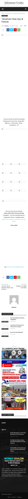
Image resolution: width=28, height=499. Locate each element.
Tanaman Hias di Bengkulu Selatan (15, 267)
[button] (26, 9)
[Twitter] (11, 29)
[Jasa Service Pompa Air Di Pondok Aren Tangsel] (5, 327)
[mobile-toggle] (2, 9)
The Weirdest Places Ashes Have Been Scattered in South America (17, 441)
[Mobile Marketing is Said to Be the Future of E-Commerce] (5, 434)
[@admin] (3, 26)
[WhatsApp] (18, 29)
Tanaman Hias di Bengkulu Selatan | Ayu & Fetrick (7, 287)
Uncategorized (8, 13)
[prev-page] (3, 339)
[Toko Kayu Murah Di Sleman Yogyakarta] (5, 319)
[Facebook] (8, 29)
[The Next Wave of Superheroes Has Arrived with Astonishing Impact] (5, 449)
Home (3, 13)
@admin (7, 25)
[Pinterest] (15, 29)
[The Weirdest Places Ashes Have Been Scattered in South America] (5, 442)
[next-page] (5, 339)
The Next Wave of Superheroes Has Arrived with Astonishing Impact (18, 449)
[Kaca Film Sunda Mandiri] (5, 334)
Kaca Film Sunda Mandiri (16, 332)
